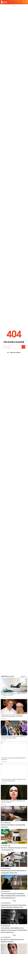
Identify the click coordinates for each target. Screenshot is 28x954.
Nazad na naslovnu (15, 352)
